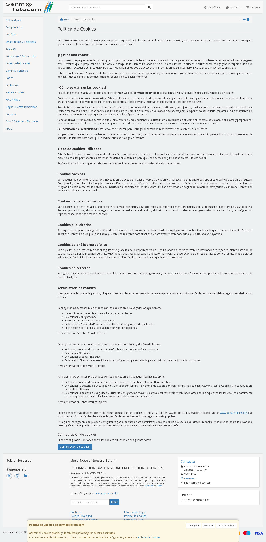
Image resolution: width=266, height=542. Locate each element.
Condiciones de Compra (85, 519)
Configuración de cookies (75, 446)
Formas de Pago (134, 519)
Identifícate (213, 7)
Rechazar (208, 525)
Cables (9, 78)
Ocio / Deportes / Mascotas (22, 121)
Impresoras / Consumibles (21, 56)
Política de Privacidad (153, 485)
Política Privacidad (81, 516)
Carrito (254, 7)
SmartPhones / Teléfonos (21, 41)
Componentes (14, 27)
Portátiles (11, 34)
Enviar (114, 501)
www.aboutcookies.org (233, 412)
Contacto (235, 7)
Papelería (11, 114)
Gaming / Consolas (17, 70)
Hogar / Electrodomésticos (21, 107)
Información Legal (134, 512)
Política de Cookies (149, 537)
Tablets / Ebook (15, 92)
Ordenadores (13, 20)
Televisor (11, 49)
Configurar (193, 525)
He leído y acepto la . (96, 493)
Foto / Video (13, 99)
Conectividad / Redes (18, 63)
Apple (9, 128)
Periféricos (12, 85)
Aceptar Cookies (226, 525)
